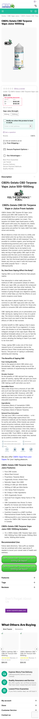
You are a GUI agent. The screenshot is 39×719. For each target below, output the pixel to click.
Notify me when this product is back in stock (19, 121)
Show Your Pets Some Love (16, 610)
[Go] (30, 126)
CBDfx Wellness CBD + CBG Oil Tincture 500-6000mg (28, 653)
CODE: (5, 92)
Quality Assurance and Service (21, 680)
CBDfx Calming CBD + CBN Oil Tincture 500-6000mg (10, 653)
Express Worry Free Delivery (20, 672)
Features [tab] (5, 578)
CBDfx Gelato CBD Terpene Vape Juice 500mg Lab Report (19, 559)
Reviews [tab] (5, 587)
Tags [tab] (4, 582)
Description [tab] (7, 177)
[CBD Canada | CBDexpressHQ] (8, 6)
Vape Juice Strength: (11, 111)
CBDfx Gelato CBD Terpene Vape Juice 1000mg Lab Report (19, 567)
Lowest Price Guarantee (19, 689)
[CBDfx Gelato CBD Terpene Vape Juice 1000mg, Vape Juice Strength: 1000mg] (19, 54)
